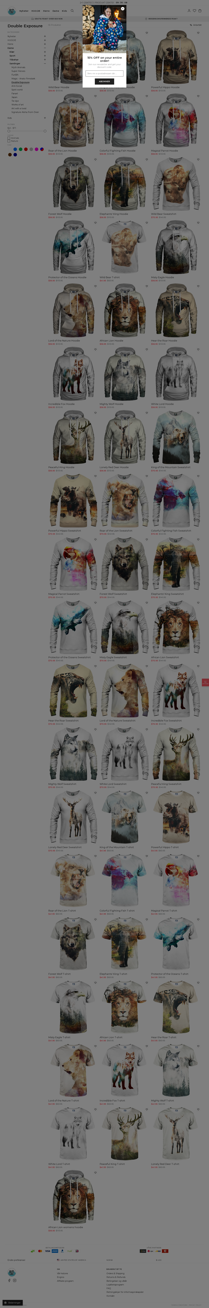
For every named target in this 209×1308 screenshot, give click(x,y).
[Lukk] (122, 8)
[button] (104, 654)
